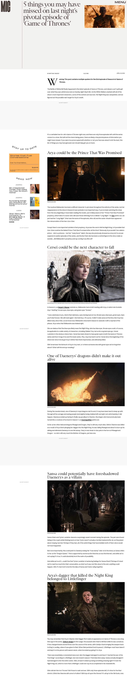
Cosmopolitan (86, 420)
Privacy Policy (12, 170)
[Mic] (5, 6)
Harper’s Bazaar (63, 307)
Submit (35, 167)
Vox (113, 216)
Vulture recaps (68, 642)
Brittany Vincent (54, 73)
